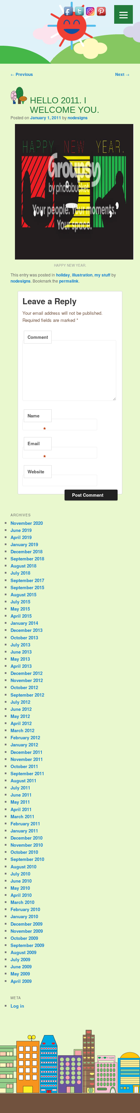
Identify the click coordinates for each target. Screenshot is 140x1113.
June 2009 (21, 966)
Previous (22, 74)
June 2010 (21, 881)
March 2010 (22, 902)
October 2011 (24, 766)
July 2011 (20, 787)
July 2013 (20, 644)
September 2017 (27, 580)
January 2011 (24, 830)
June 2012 (21, 709)
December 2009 (26, 924)
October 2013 (24, 637)
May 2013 (20, 659)
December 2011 (26, 752)
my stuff (102, 275)
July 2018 (20, 573)
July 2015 (20, 601)
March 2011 (22, 816)
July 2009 (20, 959)
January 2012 (24, 744)
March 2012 (22, 730)
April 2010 (21, 895)
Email (37, 445)
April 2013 (21, 666)
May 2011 (20, 802)
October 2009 (24, 938)
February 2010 (25, 909)
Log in (17, 1006)
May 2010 (20, 888)
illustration (82, 275)
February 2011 (25, 823)
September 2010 (27, 859)
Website (36, 471)
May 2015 (20, 608)
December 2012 (26, 673)
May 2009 (20, 973)
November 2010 (27, 845)
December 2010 (26, 837)
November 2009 (27, 931)
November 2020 (27, 523)
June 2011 (21, 794)
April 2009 (21, 981)
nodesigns (78, 118)
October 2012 (24, 687)
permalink (68, 281)
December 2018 (26, 551)
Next (122, 74)
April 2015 (21, 616)
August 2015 (23, 594)
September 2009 (27, 945)
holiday (63, 275)
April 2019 (21, 537)
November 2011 (27, 759)
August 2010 (23, 866)
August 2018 (23, 565)
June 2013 (21, 651)
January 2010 (24, 916)
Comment (38, 337)
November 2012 (27, 680)
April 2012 (21, 723)
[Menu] (123, 14)
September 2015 (27, 587)
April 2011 (21, 809)
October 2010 (24, 852)
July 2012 (20, 702)
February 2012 (25, 737)
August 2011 (23, 780)
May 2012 (20, 716)
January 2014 (24, 623)
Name (37, 417)
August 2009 (23, 952)
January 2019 (24, 544)
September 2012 (27, 695)
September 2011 (27, 773)
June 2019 (21, 530)
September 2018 (27, 558)
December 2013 (26, 630)
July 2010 (20, 873)
